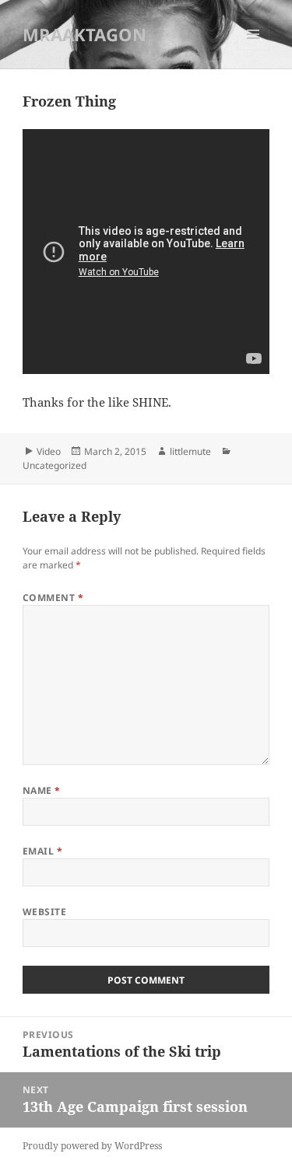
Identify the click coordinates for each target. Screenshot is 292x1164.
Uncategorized (54, 465)
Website (44, 911)
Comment (53, 597)
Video (49, 451)
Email (42, 851)
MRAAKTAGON (84, 34)
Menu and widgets (253, 50)
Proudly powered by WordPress (92, 1145)
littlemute (190, 451)
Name (42, 790)
